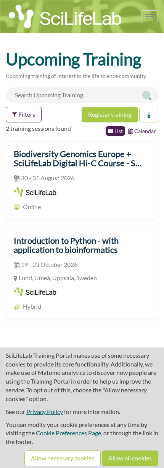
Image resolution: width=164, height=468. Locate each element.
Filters (26, 114)
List (118, 131)
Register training (110, 114)
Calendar (144, 131)
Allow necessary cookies (62, 458)
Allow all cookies (130, 458)
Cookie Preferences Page (68, 432)
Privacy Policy (44, 411)
